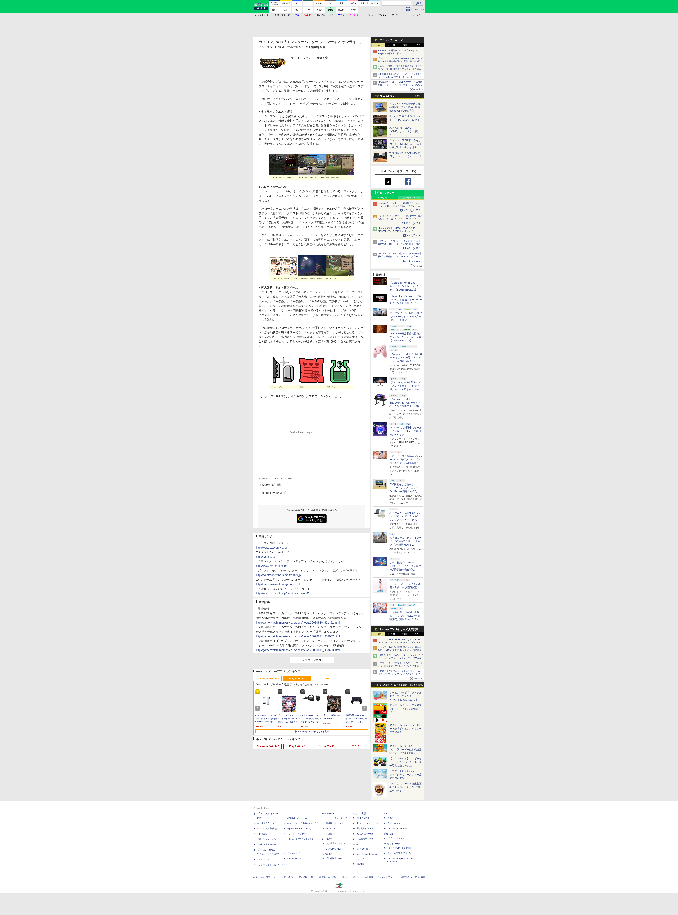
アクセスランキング (391, 40)
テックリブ (358, 859)
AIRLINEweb (363, 818)
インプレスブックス (296, 853)
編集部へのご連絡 (327, 877)
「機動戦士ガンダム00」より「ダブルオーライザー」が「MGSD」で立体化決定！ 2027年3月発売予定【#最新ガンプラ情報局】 (400, 658)
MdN (355, 844)
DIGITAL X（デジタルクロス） (301, 839)
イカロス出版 (359, 813)
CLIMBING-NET (333, 849)
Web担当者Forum (265, 823)
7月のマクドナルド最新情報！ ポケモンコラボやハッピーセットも (402, 686)
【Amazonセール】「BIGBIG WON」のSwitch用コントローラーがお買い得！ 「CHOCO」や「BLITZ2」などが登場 (405, 361)
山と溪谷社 (327, 839)
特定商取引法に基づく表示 (412, 877)
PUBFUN (388, 834)
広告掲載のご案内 (307, 877)
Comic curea (394, 823)
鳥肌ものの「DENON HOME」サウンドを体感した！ (404, 131)
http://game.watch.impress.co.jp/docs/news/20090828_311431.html (298, 622)
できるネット (263, 859)
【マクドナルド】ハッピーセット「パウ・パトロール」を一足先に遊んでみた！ (405, 762)
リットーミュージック (336, 818)
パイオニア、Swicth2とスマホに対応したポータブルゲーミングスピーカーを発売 (405, 516)
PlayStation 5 (297, 678)
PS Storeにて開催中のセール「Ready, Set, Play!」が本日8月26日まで (405, 431)
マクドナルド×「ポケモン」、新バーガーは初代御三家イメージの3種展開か (405, 749)
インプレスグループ (386, 877)
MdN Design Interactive (368, 854)
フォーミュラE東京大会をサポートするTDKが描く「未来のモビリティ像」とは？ (405, 144)
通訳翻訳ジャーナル (366, 828)
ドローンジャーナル (266, 839)
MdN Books (362, 849)
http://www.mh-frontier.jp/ (271, 565)
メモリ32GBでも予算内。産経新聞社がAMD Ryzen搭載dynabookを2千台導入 (405, 107)
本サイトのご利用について (265, 877)
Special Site (387, 96)
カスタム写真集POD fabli (400, 853)
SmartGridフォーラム (297, 818)
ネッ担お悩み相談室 (266, 844)
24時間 (391, 45)
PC (331, 15)
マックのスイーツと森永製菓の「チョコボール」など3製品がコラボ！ (405, 787)
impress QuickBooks (397, 828)
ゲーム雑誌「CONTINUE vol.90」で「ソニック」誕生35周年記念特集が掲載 (405, 566)
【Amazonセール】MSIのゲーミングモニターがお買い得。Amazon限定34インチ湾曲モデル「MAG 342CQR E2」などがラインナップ (405, 389)
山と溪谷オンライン (335, 843)
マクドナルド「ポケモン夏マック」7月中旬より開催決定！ (405, 709)
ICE (386, 813)
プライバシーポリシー (350, 877)
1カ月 (418, 45)
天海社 (391, 818)
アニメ (355, 678)
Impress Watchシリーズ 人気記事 (399, 629)
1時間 (378, 45)
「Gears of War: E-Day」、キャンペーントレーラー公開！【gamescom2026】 (404, 286)
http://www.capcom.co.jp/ (271, 547)
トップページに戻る (311, 659)
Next (365, 708)
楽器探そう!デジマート (336, 823)
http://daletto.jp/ (265, 556)
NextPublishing (294, 858)
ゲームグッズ (326, 746)
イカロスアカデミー (366, 839)
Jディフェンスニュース (368, 823)
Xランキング (387, 193)
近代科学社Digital (334, 858)
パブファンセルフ (396, 838)
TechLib (360, 864)
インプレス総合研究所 (267, 828)
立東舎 (329, 834)
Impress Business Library (299, 828)
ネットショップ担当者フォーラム (303, 823)
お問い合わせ (288, 877)
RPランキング (385, 198)
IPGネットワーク (392, 843)
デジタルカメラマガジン (268, 854)
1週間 (405, 45)
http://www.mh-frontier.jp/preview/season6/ (282, 593)
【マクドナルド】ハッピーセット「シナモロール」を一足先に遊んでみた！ (405, 774)
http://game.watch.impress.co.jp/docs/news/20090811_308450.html (298, 650)
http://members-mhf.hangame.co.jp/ (278, 584)
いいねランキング (411, 198)
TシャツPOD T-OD (335, 828)
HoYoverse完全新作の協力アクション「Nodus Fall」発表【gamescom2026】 (405, 337)
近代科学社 (327, 854)
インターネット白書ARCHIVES (272, 864)
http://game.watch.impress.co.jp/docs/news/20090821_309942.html (298, 636)
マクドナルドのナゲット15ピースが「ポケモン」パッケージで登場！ (405, 728)
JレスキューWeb (365, 834)
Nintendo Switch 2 (268, 678)
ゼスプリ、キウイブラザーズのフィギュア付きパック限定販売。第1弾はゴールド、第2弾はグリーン (400, 666)
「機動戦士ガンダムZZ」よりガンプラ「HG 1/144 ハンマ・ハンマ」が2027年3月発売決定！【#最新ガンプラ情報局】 (399, 674)
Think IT (260, 818)
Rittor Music (328, 813)
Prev (258, 708)
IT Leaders (262, 834)
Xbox (326, 678)
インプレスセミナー (296, 834)
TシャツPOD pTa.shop (399, 848)
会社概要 (369, 877)
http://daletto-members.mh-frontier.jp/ (278, 575)
